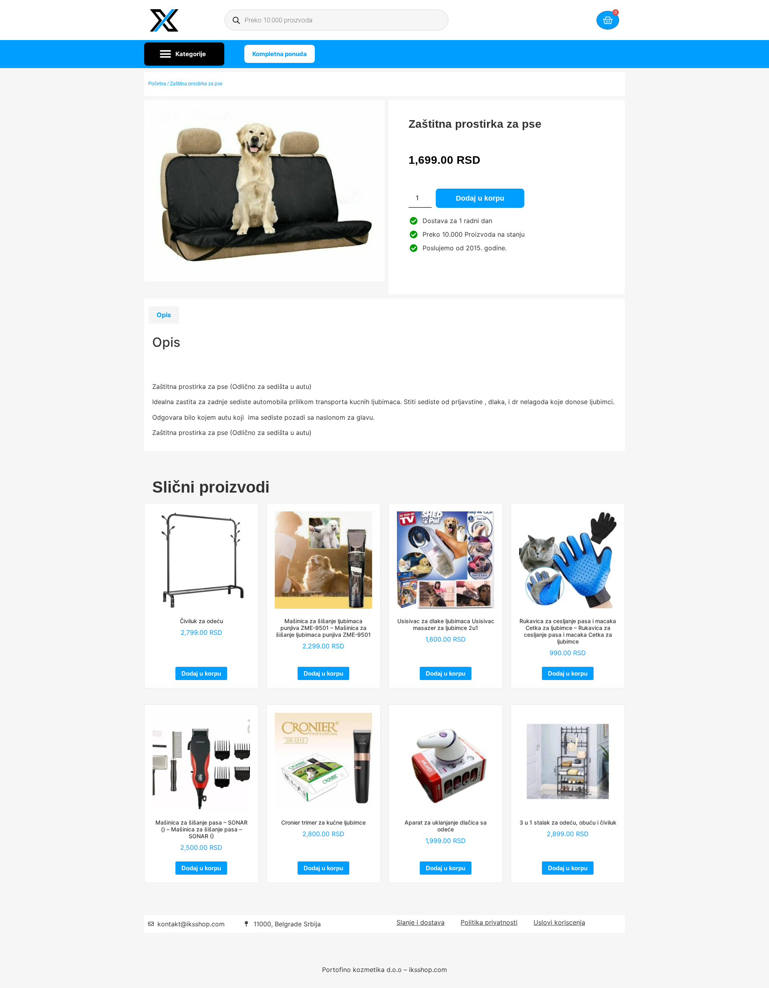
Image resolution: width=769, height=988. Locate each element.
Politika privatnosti (489, 922)
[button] (184, 54)
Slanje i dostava (421, 922)
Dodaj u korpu (480, 198)
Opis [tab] (164, 315)
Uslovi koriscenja (559, 922)
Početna (157, 84)
